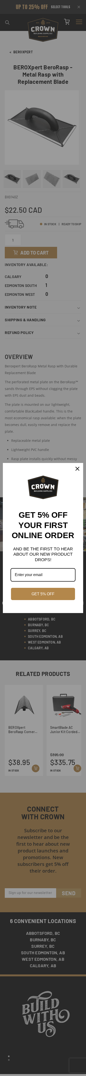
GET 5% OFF (43, 594)
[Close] (77, 468)
